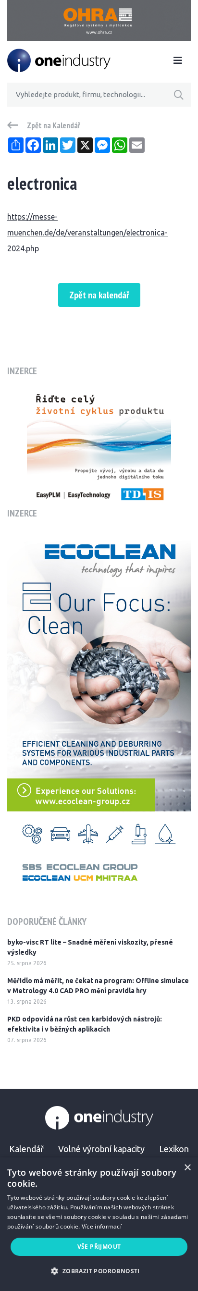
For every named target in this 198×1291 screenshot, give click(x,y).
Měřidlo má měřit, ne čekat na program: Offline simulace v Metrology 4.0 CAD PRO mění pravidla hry (98, 986)
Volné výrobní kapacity (101, 1149)
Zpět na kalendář (99, 295)
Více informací (102, 1226)
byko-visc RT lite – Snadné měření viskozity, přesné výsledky (90, 947)
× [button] (187, 1167)
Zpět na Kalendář (53, 125)
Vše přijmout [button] (99, 1246)
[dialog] (99, 1224)
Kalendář (26, 1149)
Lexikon (174, 1149)
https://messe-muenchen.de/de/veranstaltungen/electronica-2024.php (87, 232)
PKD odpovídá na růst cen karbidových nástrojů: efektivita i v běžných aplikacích (84, 1024)
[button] (98, 1271)
